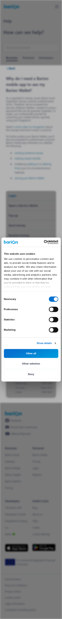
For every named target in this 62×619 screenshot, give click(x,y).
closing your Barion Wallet (29, 178)
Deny (31, 374)
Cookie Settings (41, 534)
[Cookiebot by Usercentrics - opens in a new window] (44, 242)
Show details (44, 343)
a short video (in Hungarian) (29, 126)
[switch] (53, 309)
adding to (33, 164)
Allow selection (31, 363)
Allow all (31, 353)
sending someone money (29, 153)
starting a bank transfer (28, 158)
